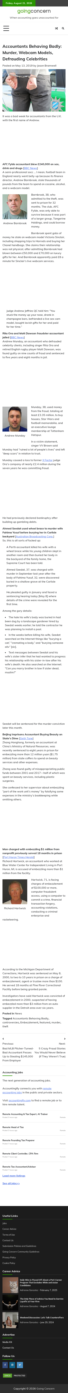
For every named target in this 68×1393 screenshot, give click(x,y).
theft (5, 1026)
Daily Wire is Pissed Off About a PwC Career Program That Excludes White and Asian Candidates (41, 1283)
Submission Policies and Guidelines (19, 1246)
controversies (10, 1022)
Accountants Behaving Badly (31, 1018)
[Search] (63, 28)
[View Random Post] (56, 28)
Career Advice (9, 1229)
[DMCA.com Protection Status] (14, 1377)
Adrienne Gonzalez (29, 1290)
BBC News (30, 168)
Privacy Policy (9, 1257)
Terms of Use (8, 1234)
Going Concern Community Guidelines (20, 1251)
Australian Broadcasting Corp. (34, 536)
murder (55, 1022)
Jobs (4, 1223)
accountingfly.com (20, 1100)
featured (45, 1022)
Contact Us (7, 1240)
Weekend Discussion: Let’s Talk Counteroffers (42, 1317)
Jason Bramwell (46, 65)
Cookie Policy (8, 1263)
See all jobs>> (11, 1183)
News (18, 1013)
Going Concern (45, 1388)
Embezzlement (29, 1022)
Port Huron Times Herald (18, 857)
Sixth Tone (26, 738)
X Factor (47, 460)
